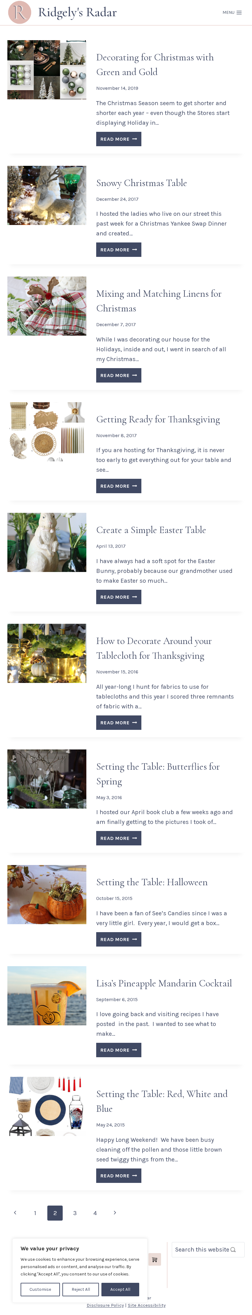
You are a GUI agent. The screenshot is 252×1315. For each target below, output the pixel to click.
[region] (80, 1270)
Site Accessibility (147, 1305)
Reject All (81, 1289)
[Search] (233, 1249)
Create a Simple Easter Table (151, 530)
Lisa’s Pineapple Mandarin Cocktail (164, 983)
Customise (40, 1289)
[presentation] (46, 69)
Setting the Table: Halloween (152, 882)
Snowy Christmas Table (141, 183)
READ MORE (120, 140)
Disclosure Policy (105, 1305)
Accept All (120, 1289)
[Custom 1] (154, 1259)
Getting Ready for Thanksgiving (158, 419)
